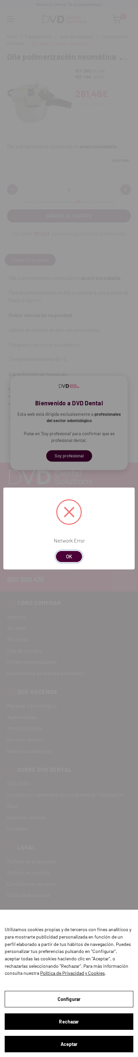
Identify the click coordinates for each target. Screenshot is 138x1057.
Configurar (69, 999)
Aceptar (69, 1044)
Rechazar (69, 1021)
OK (69, 556)
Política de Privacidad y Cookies (72, 973)
